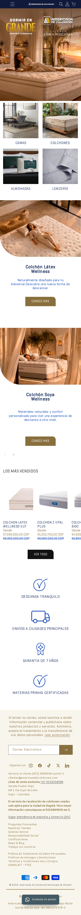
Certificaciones (18, 839)
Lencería (60, 189)
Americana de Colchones (33, 885)
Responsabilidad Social (23, 835)
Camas (20, 143)
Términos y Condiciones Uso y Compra (33, 861)
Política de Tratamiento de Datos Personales (37, 854)
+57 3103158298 (51, 782)
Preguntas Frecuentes (22, 824)
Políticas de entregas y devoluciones (32, 857)
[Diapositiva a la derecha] (13, 454)
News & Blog (16, 843)
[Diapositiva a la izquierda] (4, 454)
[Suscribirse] (65, 750)
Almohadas (20, 189)
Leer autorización (57, 735)
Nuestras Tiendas (19, 828)
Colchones (60, 143)
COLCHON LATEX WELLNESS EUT (15, 524)
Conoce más (40, 301)
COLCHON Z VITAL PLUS (50, 524)
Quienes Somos (18, 832)
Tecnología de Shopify (59, 885)
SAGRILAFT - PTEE (20, 865)
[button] (61, 4)
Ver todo (40, 554)
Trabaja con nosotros (22, 847)
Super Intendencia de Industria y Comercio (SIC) (39, 817)
